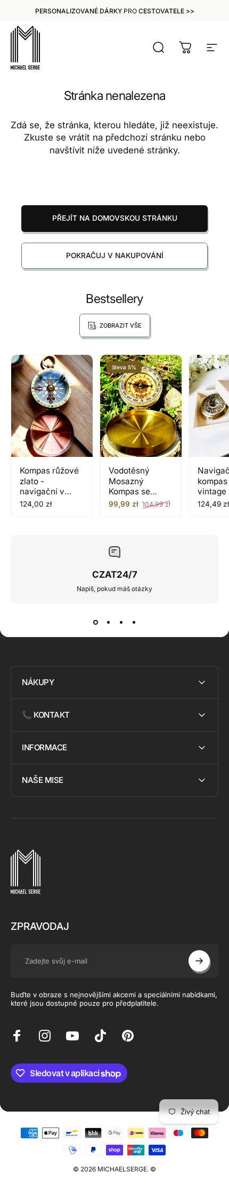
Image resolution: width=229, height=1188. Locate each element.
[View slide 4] (133, 622)
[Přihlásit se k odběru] (199, 961)
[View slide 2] (108, 622)
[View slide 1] (95, 622)
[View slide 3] (120, 622)
